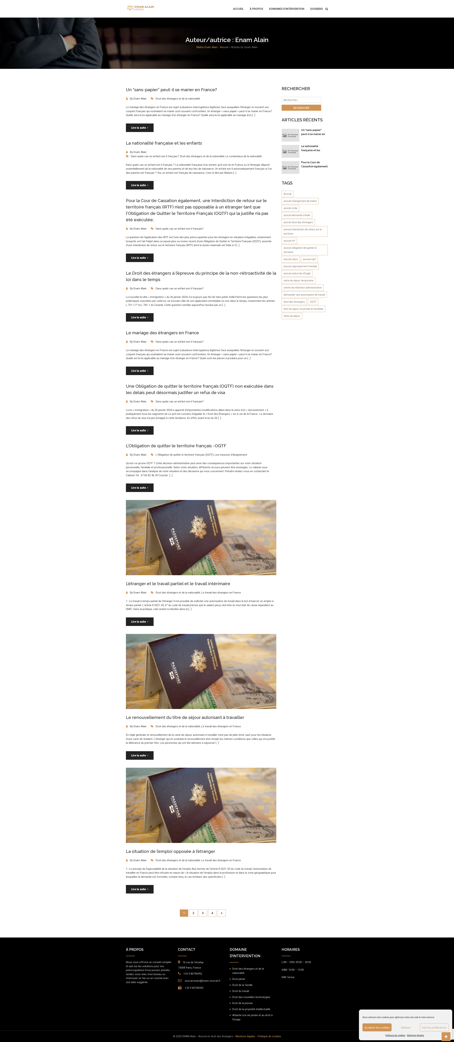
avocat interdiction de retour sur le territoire (303, 231)
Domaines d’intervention (286, 8)
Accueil (238, 8)
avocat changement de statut (300, 201)
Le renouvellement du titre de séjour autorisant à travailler (185, 717)
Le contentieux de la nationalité (244, 156)
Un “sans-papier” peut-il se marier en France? (171, 89)
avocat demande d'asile (297, 215)
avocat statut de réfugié (297, 273)
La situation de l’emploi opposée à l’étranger (170, 851)
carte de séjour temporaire (298, 280)
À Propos (256, 8)
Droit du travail (240, 991)
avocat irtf (289, 240)
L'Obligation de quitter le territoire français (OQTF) (185, 454)
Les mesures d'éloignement (231, 454)
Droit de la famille (242, 985)
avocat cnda (290, 208)
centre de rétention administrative (303, 287)
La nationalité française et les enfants (164, 143)
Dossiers (316, 8)
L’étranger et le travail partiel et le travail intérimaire (178, 583)
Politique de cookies (395, 1035)
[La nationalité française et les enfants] (290, 151)
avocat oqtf (309, 259)
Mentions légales (415, 1035)
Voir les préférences (434, 1027)
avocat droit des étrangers (298, 222)
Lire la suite (138, 127)
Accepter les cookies (377, 1027)
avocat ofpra (291, 259)
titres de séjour (292, 316)
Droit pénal (238, 979)
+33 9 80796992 (192, 973)
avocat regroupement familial (300, 266)
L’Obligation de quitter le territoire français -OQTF (176, 445)
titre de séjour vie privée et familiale (303, 308)
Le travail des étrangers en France (221, 592)
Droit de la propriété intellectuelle (251, 1009)
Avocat (288, 194)
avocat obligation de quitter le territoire (300, 250)
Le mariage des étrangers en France (162, 332)
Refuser (406, 1027)
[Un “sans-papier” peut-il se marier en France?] (290, 135)
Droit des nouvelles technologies (251, 997)
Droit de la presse (242, 1003)
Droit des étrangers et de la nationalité (178, 98)
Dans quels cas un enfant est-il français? (155, 156)
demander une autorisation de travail (304, 294)
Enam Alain (140, 98)
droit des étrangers (294, 301)
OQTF (313, 301)
